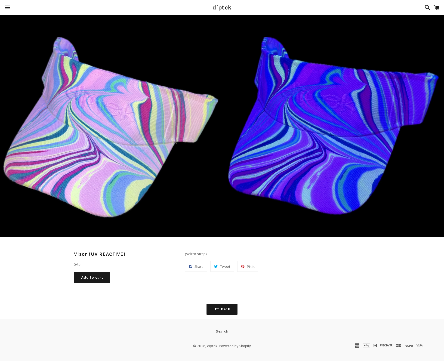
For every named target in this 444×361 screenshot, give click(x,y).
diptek (222, 7)
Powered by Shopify (235, 345)
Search (222, 331)
